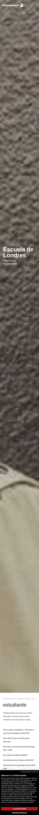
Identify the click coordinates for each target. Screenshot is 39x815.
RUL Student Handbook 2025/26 (15, 755)
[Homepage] (12, 5)
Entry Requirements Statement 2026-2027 (18, 760)
